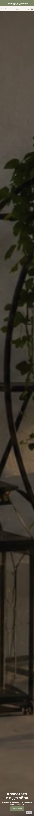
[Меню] (2, 9)
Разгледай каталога (17, 808)
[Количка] (32, 9)
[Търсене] (5, 9)
